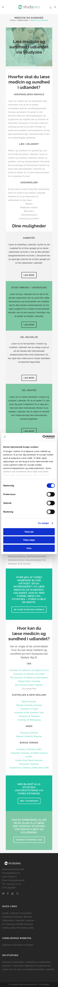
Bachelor (28, 917)
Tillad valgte (29, 540)
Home (12, 20)
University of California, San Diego (29, 674)
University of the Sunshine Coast (29, 712)
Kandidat (18, 917)
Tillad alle (29, 531)
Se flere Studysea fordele (29, 610)
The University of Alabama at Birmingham (29, 677)
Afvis (29, 548)
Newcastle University (29, 764)
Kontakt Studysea (24, 924)
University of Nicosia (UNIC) (29, 749)
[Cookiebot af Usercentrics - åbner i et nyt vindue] (42, 437)
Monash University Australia (29, 705)
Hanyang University (29, 733)
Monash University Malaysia (29, 736)
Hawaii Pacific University (29, 681)
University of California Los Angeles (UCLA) (29, 670)
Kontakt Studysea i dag (29, 840)
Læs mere (29, 275)
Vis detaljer (43, 523)
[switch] (51, 494)
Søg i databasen (29, 801)
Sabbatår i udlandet (25, 920)
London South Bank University (29, 760)
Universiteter (26, 913)
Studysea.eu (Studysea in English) (17, 945)
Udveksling (7, 917)
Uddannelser (22, 20)
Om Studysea (8, 924)
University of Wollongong (29, 720)
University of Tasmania (29, 716)
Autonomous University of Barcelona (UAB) (29, 768)
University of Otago (29, 709)
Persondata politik (25, 928)
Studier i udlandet (10, 913)
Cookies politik (8, 928)
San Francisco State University (29, 685)
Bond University (29, 701)
